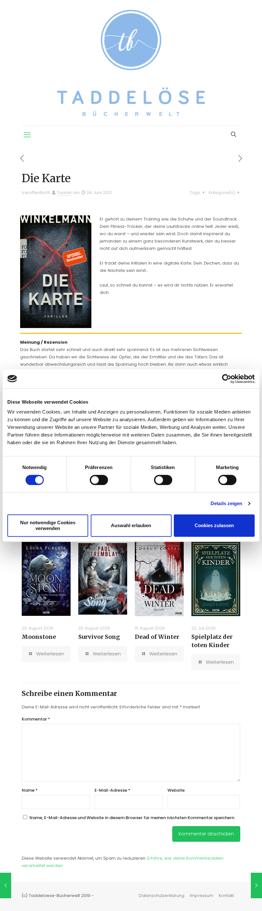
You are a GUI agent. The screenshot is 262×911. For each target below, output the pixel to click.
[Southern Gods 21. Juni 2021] (5, 885)
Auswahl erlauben (131, 525)
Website (176, 790)
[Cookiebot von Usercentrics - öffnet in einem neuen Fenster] (227, 379)
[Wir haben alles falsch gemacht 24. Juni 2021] (256, 885)
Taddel (64, 193)
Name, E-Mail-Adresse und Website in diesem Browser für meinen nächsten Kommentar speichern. (132, 818)
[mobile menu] (27, 135)
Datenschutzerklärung (161, 895)
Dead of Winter (157, 636)
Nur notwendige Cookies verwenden (47, 525)
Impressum (201, 895)
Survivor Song (99, 636)
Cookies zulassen (214, 525)
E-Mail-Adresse (112, 790)
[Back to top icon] (231, 898)
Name (30, 790)
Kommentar (36, 719)
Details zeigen (226, 503)
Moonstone (39, 636)
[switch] (99, 480)
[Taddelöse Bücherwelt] (131, 63)
